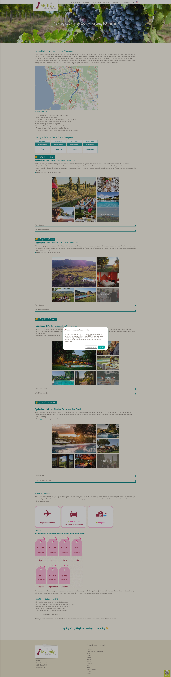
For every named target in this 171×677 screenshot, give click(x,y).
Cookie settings (91, 347)
